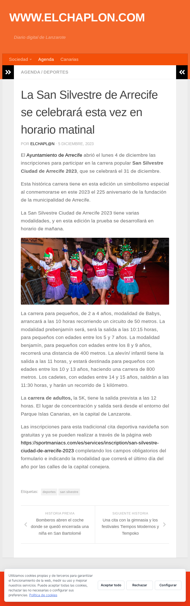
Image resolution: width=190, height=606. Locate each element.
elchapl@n (42, 144)
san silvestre (69, 492)
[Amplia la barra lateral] (8, 72)
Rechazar (139, 585)
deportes (49, 492)
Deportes (56, 72)
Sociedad (18, 59)
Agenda (46, 59)
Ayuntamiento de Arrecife (54, 155)
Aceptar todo (111, 585)
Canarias (69, 59)
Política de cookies (43, 595)
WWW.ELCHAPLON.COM (77, 17)
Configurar (168, 585)
